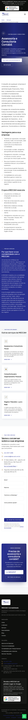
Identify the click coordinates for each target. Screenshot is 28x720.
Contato (4, 635)
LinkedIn (8, 717)
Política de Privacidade (8, 715)
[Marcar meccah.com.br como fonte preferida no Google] (12, 8)
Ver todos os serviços (13, 577)
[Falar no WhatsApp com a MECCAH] (24, 716)
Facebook (20, 717)
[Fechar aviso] (22, 8)
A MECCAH (4, 625)
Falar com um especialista (12, 60)
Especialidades (6, 630)
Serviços (9, 20)
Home (3, 20)
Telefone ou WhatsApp (10, 495)
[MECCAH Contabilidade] (5, 14)
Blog (3, 633)
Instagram (13, 717)
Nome (6, 480)
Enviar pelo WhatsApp (15, 519)
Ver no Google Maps (10, 466)
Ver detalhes (7, 65)
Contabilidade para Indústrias (9, 651)
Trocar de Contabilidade (8, 646)
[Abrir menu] (24, 14)
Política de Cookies (20, 715)
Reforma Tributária (6, 653)
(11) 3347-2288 (8, 453)
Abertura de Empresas (7, 643)
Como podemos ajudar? (10, 502)
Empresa (6, 487)
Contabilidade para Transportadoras (11, 648)
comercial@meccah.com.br (12, 456)
